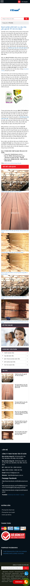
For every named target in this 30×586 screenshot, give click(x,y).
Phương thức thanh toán (8, 510)
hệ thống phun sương (15, 578)
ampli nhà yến (5, 581)
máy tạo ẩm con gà (19, 571)
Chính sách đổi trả (6, 514)
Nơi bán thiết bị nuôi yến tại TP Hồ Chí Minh (21, 402)
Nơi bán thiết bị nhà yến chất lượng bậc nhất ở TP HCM (21, 422)
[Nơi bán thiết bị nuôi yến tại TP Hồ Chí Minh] (7, 405)
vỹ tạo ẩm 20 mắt (6, 575)
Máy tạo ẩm (5, 571)
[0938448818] (26, 573)
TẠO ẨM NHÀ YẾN (9, 356)
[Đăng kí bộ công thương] (15, 535)
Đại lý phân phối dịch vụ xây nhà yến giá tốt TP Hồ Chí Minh (13, 28)
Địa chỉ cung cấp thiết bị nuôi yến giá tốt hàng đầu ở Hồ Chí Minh (21, 413)
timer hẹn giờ (8, 573)
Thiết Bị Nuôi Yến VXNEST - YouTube (16, 494)
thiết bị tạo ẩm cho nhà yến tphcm (17, 47)
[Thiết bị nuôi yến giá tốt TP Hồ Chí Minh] (7, 378)
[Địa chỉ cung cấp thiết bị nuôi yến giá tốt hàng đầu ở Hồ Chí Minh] (7, 415)
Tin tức (5, 370)
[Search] (26, 19)
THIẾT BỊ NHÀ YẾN (9, 353)
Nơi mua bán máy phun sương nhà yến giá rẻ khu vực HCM (21, 433)
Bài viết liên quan (9, 166)
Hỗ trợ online (7, 325)
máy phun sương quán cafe (13, 579)
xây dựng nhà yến (16, 163)
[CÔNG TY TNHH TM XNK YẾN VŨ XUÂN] (15, 9)
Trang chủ (5, 23)
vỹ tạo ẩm (11, 571)
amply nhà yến (15, 573)
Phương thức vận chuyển (8, 512)
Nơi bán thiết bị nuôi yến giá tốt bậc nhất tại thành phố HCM (21, 386)
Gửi (26, 568)
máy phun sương (10, 576)
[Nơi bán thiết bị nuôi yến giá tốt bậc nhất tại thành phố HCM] (7, 392)
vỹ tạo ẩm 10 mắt (23, 573)
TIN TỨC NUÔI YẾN (9, 365)
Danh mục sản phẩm (9, 349)
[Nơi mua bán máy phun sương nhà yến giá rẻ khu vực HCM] (7, 435)
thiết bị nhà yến (8, 163)
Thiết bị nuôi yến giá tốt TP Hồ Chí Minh (21, 374)
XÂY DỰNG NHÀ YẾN (9, 362)
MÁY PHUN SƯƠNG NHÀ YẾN (12, 359)
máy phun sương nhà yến (16, 575)
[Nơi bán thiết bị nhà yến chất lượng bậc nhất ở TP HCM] (7, 425)
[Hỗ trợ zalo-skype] (15, 336)
